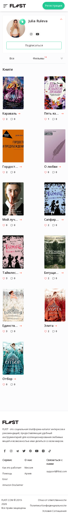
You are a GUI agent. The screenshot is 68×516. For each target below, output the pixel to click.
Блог (5, 479)
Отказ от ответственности (52, 500)
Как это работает (11, 467)
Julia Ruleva (38, 21)
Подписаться (34, 45)
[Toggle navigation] (5, 6)
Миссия (29, 467)
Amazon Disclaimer (12, 485)
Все (11, 58)
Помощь (7, 473)
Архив (28, 473)
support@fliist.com (56, 471)
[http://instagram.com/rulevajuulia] (31, 34)
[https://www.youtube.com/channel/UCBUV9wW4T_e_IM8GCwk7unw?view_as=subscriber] (37, 34)
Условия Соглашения (54, 511)
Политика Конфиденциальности (48, 505)
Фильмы (40, 58)
